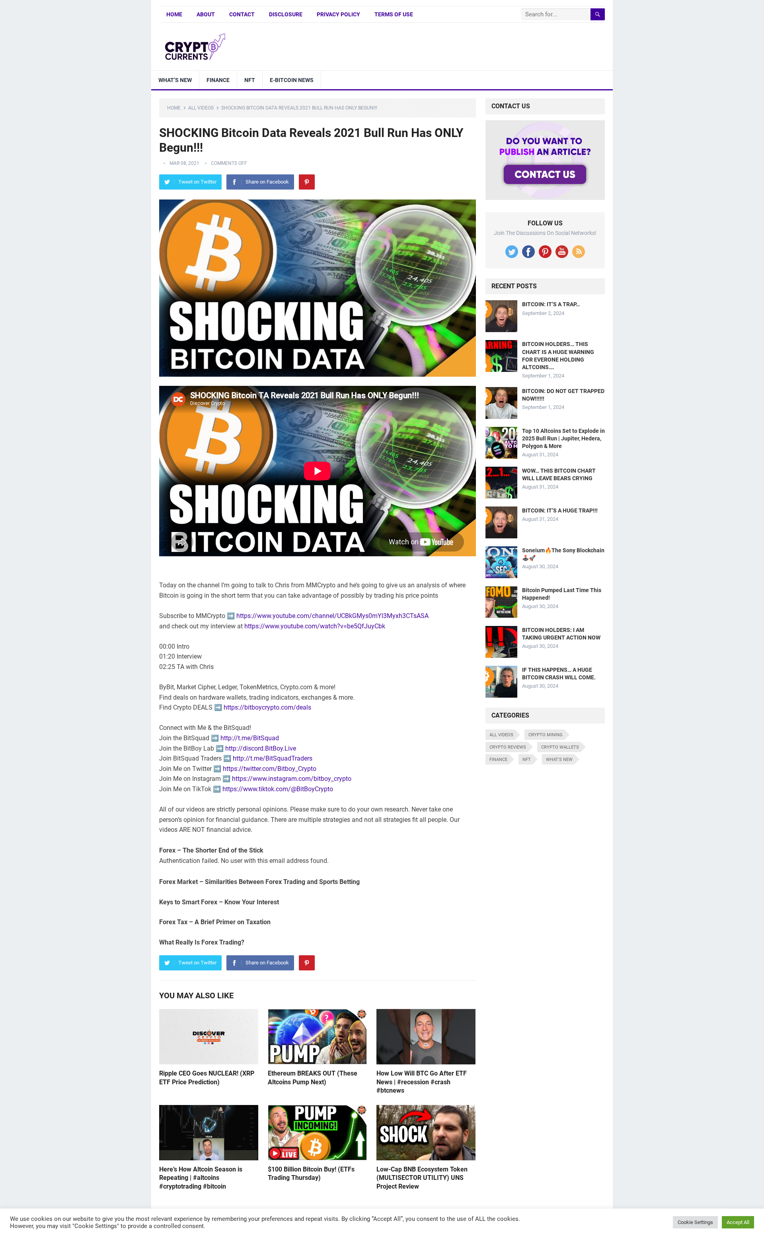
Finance (218, 80)
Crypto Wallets (560, 747)
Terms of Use (393, 14)
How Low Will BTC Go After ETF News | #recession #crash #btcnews (421, 1082)
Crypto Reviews (507, 747)
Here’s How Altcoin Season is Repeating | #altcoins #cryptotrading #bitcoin (200, 1178)
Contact (242, 14)
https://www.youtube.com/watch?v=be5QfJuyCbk (314, 626)
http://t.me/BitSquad (249, 738)
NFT (249, 80)
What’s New (175, 80)
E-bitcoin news (292, 80)
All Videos (201, 108)
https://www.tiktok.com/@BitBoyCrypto (277, 789)
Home (174, 14)
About (206, 14)
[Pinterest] (307, 182)
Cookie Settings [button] (695, 1222)
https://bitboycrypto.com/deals (267, 707)
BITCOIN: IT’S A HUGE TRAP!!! (560, 510)
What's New (559, 759)
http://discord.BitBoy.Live (260, 748)
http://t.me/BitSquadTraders (272, 758)
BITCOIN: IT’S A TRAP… (551, 304)
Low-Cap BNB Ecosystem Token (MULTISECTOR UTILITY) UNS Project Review (422, 1178)
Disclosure (285, 14)
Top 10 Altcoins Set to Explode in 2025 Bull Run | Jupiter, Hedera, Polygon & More (563, 438)
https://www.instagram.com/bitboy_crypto (291, 778)
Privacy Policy (338, 14)
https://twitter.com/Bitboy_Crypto (269, 768)
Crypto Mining (545, 734)
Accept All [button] (738, 1222)
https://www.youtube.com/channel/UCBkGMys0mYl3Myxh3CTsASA (332, 616)
